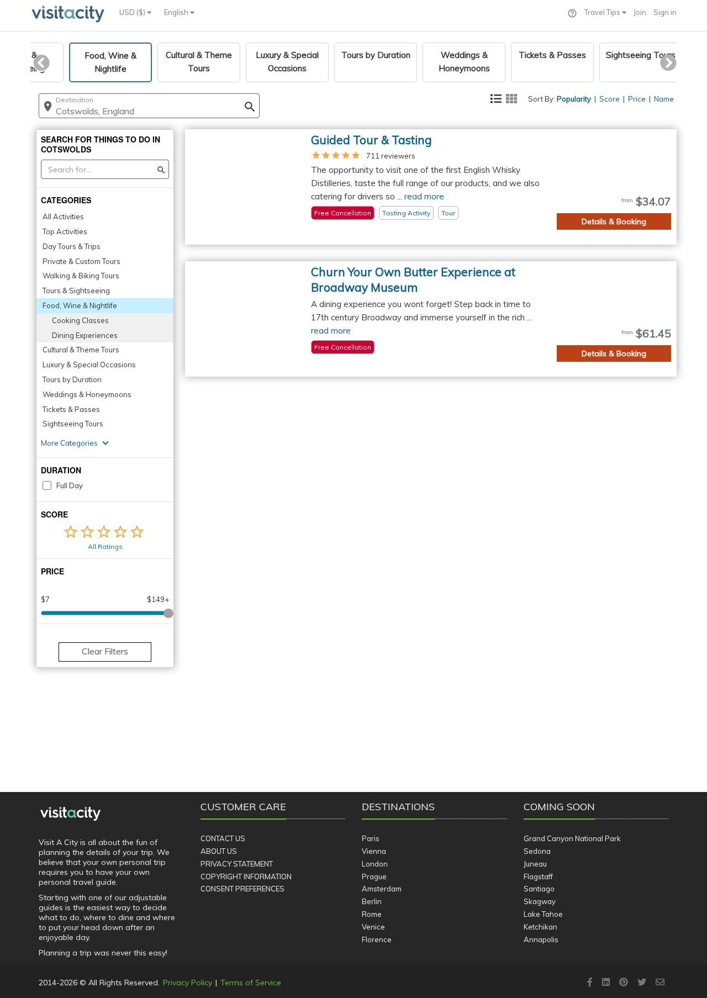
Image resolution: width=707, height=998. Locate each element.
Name (664, 98)
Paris (370, 838)
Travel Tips (603, 12)
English (177, 12)
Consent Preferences (242, 888)
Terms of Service (250, 983)
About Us (219, 851)
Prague (374, 876)
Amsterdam (382, 888)
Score (609, 98)
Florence (377, 939)
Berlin (372, 901)
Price (637, 98)
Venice (373, 926)
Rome (372, 914)
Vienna (374, 851)
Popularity (574, 98)
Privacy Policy (187, 983)
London (375, 863)
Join (640, 12)
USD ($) (133, 12)
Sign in (665, 12)
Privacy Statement (237, 863)
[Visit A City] (70, 814)
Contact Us (223, 838)
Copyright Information (246, 876)
